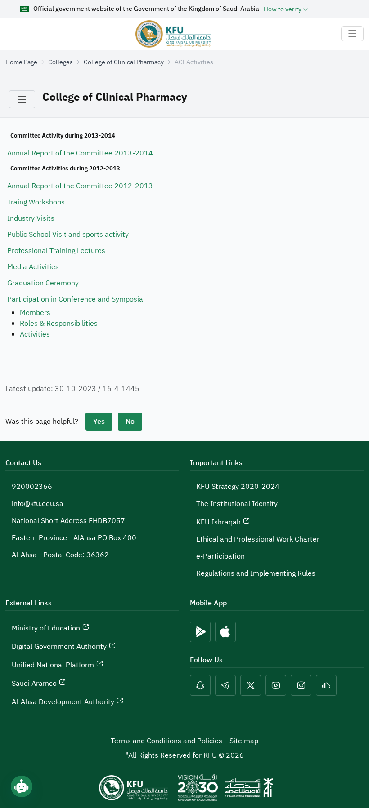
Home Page (21, 62)
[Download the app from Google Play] (200, 632)
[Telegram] (225, 685)
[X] (250, 685)
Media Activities (33, 267)
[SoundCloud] (326, 685)
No (130, 421)
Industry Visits (30, 218)
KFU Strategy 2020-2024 (237, 486)
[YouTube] (276, 685)
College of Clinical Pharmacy (124, 62)
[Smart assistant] (21, 786)
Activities (35, 334)
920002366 (32, 486)
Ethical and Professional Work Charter (258, 539)
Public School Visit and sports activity (68, 234)
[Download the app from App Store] (225, 632)
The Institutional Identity (237, 503)
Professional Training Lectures (56, 250)
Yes (99, 421)
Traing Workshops (36, 202)
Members (35, 312)
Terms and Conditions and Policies (166, 741)
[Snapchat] (200, 685)
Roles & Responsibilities (59, 323)
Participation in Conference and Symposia (75, 299)
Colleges (60, 62)
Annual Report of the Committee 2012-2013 (80, 186)
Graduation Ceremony (43, 283)
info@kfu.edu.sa (37, 503)
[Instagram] (301, 685)
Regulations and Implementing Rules (255, 573)
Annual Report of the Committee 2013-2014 (80, 153)
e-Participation (220, 556)
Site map (244, 741)
